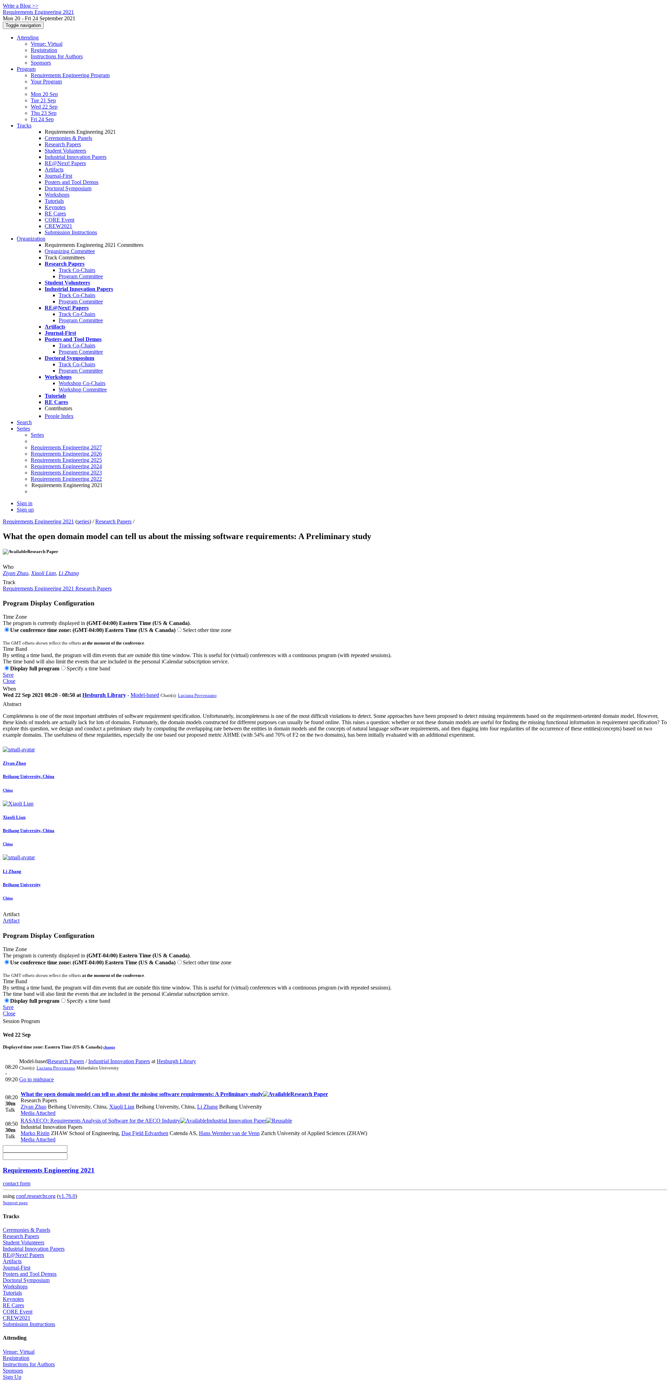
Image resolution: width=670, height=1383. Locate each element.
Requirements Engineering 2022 (66, 479)
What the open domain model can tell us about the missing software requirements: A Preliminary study (174, 1094)
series (83, 521)
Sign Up (12, 1377)
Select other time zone (207, 630)
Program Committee (81, 276)
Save (8, 675)
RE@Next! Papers (65, 163)
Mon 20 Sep (44, 94)
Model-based (145, 695)
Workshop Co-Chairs (82, 383)
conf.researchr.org (35, 1196)
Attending (28, 38)
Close (9, 681)
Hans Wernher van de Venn (229, 1133)
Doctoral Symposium (68, 188)
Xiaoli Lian (43, 573)
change (109, 1047)
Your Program (46, 81)
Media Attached (38, 1113)
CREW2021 (58, 226)
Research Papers (63, 144)
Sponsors (41, 63)
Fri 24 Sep (42, 119)
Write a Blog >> (20, 6)
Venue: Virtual (46, 44)
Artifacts (54, 169)
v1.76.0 (67, 1196)
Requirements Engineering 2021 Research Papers (57, 588)
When (9, 689)
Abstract (12, 704)
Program (26, 69)
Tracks (24, 125)
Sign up (25, 510)
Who (8, 567)
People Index (59, 416)
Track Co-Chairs (77, 270)
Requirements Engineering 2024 (66, 466)
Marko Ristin (35, 1133)
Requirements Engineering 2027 (66, 447)
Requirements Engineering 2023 (66, 473)
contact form (16, 1183)
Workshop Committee (83, 389)
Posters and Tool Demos (71, 182)
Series (37, 435)
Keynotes (55, 207)
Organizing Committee (70, 251)
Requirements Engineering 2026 (66, 454)
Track (9, 582)
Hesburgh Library (104, 695)
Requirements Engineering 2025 (66, 460)
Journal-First (58, 176)
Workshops (57, 195)
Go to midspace (36, 1079)
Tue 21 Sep (43, 100)
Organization (31, 239)
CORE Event (59, 220)
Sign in (24, 503)
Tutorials (54, 201)
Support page (15, 1202)
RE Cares (55, 213)
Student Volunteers (65, 151)
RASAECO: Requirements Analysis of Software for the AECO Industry (143, 1121)
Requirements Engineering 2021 (38, 521)
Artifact (11, 914)
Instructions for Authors (57, 56)
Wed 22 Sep (44, 107)
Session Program (21, 1021)
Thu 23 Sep (44, 113)
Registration (44, 50)
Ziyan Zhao (15, 573)
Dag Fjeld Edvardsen (144, 1133)
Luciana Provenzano (197, 695)
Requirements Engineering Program (70, 75)
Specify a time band (88, 668)
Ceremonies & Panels (68, 138)
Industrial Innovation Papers (75, 157)
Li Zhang (69, 573)
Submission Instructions (71, 232)
